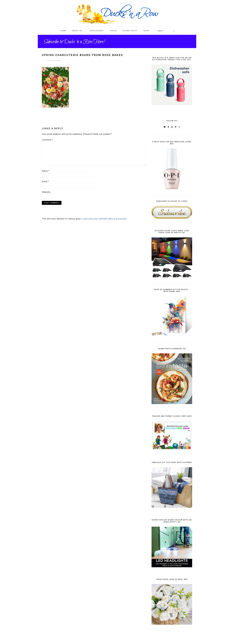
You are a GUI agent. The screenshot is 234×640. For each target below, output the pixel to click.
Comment (47, 139)
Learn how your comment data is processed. (104, 218)
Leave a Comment (54, 60)
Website (46, 192)
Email (45, 181)
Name (45, 171)
